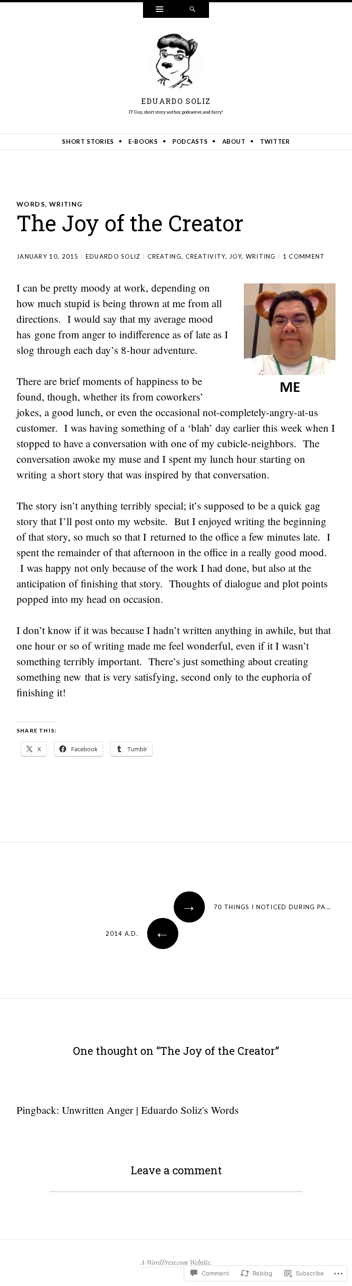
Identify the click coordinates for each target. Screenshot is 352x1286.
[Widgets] (159, 10)
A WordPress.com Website (175, 1262)
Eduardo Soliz (176, 101)
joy (235, 256)
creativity (206, 256)
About (234, 141)
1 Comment (304, 256)
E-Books (143, 141)
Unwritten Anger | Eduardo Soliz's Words (150, 1110)
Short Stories (88, 141)
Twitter (275, 141)
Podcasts (190, 141)
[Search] (192, 10)
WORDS (30, 204)
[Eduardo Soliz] (176, 63)
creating (165, 256)
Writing (66, 204)
